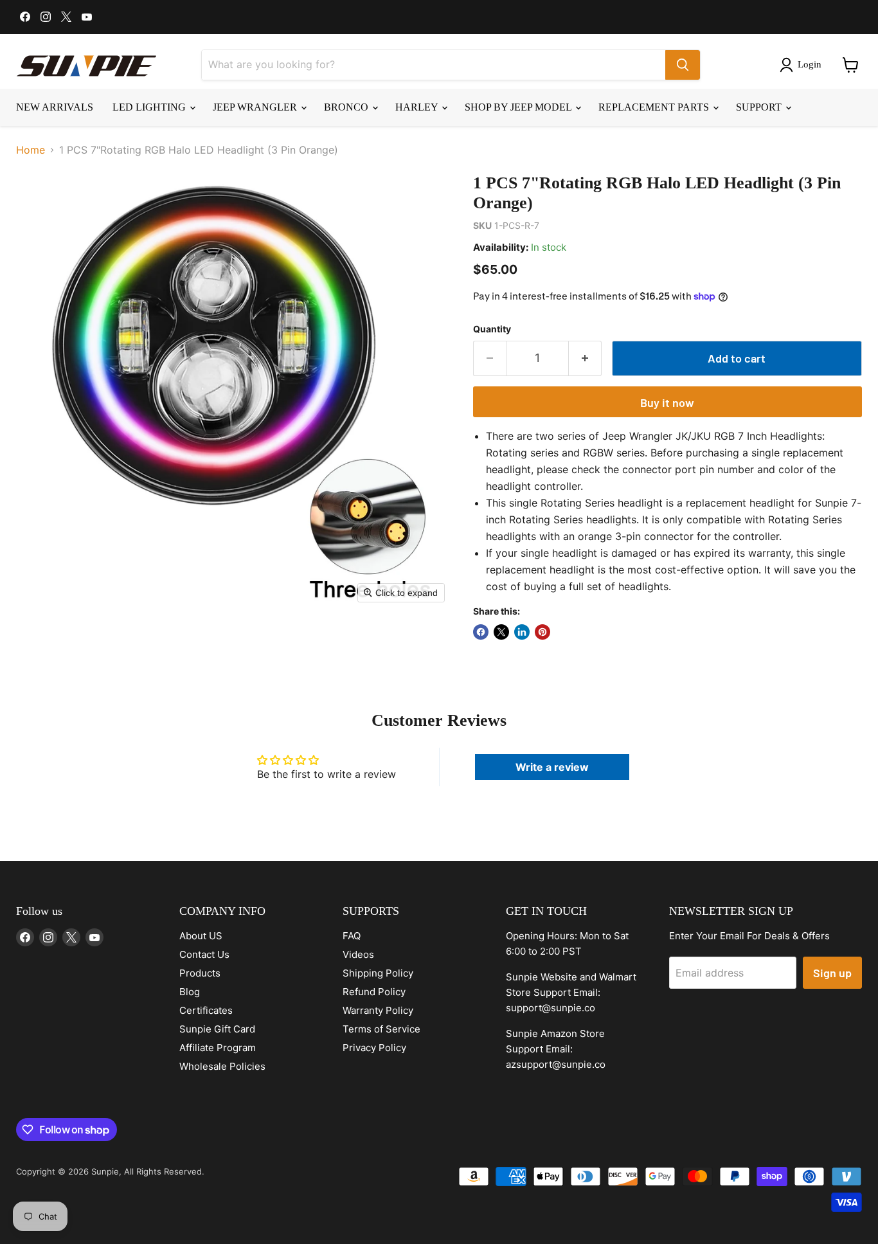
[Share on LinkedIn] (522, 632)
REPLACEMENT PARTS (655, 107)
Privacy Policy (374, 1047)
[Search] (682, 65)
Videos (358, 954)
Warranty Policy (378, 1010)
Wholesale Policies (222, 1066)
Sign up (832, 973)
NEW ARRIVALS (54, 107)
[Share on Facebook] (480, 632)
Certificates (206, 1010)
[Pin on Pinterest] (542, 632)
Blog (189, 992)
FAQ (352, 936)
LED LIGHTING (150, 107)
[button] (803, 65)
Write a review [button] (552, 767)
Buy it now (667, 402)
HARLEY (417, 107)
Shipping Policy (378, 973)
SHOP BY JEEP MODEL (519, 107)
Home (30, 150)
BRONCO (347, 107)
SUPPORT (760, 107)
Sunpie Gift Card (217, 1029)
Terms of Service (381, 1029)
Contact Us (204, 954)
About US (200, 936)
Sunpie (105, 1171)
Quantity (492, 329)
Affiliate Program (217, 1047)
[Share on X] (501, 632)
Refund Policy (374, 992)
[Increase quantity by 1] (585, 358)
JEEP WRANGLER (256, 107)
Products (199, 973)
